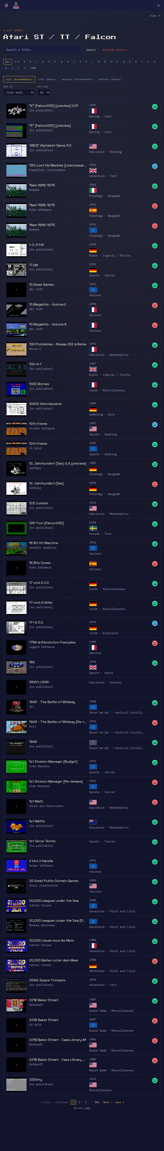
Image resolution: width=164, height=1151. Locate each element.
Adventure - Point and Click (112, 911)
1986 (92, 1039)
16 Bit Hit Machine (43, 543)
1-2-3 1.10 (36, 245)
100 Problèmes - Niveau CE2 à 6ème (57, 344)
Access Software (42, 428)
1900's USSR (39, 682)
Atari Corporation (43, 885)
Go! (31, 706)
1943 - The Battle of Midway (52, 702)
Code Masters (39, 766)
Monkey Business (42, 925)
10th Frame (38, 423)
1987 (92, 423)
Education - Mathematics (109, 355)
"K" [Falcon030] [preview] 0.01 (53, 105)
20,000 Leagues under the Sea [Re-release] (58, 920)
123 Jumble (38, 503)
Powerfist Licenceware (47, 170)
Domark (34, 190)
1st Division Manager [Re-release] (56, 781)
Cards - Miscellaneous (107, 390)
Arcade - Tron (100, 534)
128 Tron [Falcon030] (46, 523)
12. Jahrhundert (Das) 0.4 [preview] (57, 463)
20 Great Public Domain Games (54, 881)
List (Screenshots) (19, 79)
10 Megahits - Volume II (47, 304)
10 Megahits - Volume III (47, 324)
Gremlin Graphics (43, 547)
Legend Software (42, 647)
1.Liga (33, 264)
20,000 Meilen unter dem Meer (54, 960)
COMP (33, 68)
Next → (107, 1102)
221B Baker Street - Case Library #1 (57, 1040)
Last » (119, 1102)
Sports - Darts (101, 673)
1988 (92, 701)
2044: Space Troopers (47, 980)
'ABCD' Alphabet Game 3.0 (50, 145)
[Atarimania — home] (16, 5)
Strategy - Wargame (104, 196)
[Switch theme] (158, 6)
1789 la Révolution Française (52, 642)
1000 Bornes (39, 384)
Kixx (32, 726)
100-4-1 (35, 364)
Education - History (105, 682)
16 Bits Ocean (40, 563)
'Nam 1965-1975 (42, 185)
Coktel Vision (40, 905)
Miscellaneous (100, 1090)
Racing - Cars (100, 116)
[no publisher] (41, 110)
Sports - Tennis (102, 841)
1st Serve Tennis (42, 841)
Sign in (155, 15)
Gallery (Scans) (110, 79)
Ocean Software (41, 865)
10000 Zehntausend (45, 404)
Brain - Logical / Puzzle (109, 255)
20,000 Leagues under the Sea (54, 900)
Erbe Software (40, 210)
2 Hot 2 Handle (41, 861)
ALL (7, 61)
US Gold (35, 448)
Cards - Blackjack (103, 633)
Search (90, 49)
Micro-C (35, 349)
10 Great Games (41, 284)
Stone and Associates (46, 806)
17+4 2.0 (36, 622)
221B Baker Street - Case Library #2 (58, 1059)
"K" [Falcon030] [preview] (50, 125)
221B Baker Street (44, 1000)
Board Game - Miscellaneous (111, 1011)
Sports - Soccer (102, 275)
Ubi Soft (36, 289)
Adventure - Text (103, 176)
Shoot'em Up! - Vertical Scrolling (117, 712)
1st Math (36, 801)
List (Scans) (47, 79)
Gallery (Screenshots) (77, 79)
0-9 (17, 61)
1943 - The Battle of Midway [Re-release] (58, 722)
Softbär (35, 468)
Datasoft (36, 1005)
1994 (92, 662)
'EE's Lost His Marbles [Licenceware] (58, 165)
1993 (92, 165)
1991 (92, 185)
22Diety (35, 1079)
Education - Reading (105, 152)
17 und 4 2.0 (39, 582)
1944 (33, 741)
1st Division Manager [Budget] (53, 761)
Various (95, 295)
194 (96, 1102)
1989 (92, 403)
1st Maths (37, 821)
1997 (92, 105)
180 (32, 662)
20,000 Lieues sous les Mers (51, 940)
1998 (92, 522)
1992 (92, 284)
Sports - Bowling (103, 434)
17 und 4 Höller (41, 602)
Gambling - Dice (102, 414)
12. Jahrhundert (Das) (46, 483)
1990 (92, 244)
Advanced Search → (115, 49)
